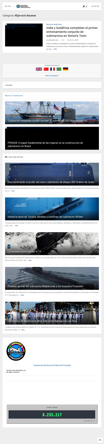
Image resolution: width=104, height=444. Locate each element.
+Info (55, 49)
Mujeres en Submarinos (14, 95)
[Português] (59, 69)
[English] (39, 69)
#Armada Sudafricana (54, 24)
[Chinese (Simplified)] (46, 69)
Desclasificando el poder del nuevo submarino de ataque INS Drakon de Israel (51, 182)
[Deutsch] (65, 69)
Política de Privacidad (62, 365)
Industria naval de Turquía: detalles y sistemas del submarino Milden (45, 216)
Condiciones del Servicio (43, 365)
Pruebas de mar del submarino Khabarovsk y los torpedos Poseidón (45, 286)
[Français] (52, 69)
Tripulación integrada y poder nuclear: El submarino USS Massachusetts (47, 120)
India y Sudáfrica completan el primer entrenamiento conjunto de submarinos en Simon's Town (72, 32)
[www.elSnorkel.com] (24, 7)
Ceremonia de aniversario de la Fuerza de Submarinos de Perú (42, 321)
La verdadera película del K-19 (24, 251)
